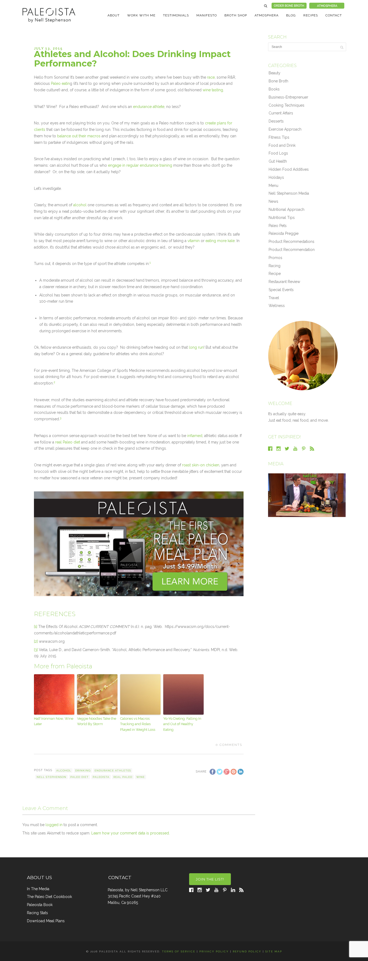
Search (265, 6)
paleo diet (79, 776)
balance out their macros (78, 136)
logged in (54, 825)
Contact (333, 15)
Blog (291, 15)
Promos (275, 258)
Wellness (277, 305)
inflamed (194, 436)
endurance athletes (113, 770)
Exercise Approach (285, 129)
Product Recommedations (291, 241)
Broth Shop (235, 15)
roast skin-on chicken (200, 465)
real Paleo (122, 776)
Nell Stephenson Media (289, 193)
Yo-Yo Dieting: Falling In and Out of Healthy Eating (182, 724)
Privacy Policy (214, 951)
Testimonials (176, 15)
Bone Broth (278, 81)
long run (196, 347)
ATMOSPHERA (267, 15)
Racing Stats (37, 913)
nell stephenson (51, 776)
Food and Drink (282, 145)
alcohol (80, 205)
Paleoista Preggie (283, 233)
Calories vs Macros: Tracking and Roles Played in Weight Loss (137, 724)
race (210, 77)
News (273, 201)
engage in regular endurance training (140, 165)
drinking (83, 770)
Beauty (274, 73)
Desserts (276, 121)
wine (140, 776)
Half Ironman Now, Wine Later (53, 721)
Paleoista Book (40, 905)
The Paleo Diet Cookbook (49, 896)
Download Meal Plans (46, 921)
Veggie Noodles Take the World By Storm (96, 721)
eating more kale (220, 241)
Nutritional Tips (282, 217)
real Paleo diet (68, 442)
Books (274, 89)
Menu (273, 185)
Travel (274, 298)
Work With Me (141, 15)
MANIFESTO (206, 15)
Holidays (276, 177)
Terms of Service (178, 951)
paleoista (101, 776)
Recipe (275, 273)
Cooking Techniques (286, 105)
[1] (35, 626)
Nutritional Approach (286, 209)
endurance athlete (148, 106)
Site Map (273, 951)
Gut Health (278, 161)
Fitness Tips (279, 137)
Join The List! (210, 879)
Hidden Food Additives (289, 169)
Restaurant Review (284, 281)
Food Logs (278, 153)
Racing (274, 266)
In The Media (38, 889)
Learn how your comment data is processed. (130, 833)
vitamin (194, 241)
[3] (36, 650)
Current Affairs (281, 113)
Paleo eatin (60, 83)
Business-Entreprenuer (288, 97)
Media (275, 463)
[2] (36, 641)
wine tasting (213, 90)
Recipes (310, 15)
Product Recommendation (292, 249)
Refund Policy (247, 951)
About (113, 15)
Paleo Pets (278, 225)
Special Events (281, 290)
